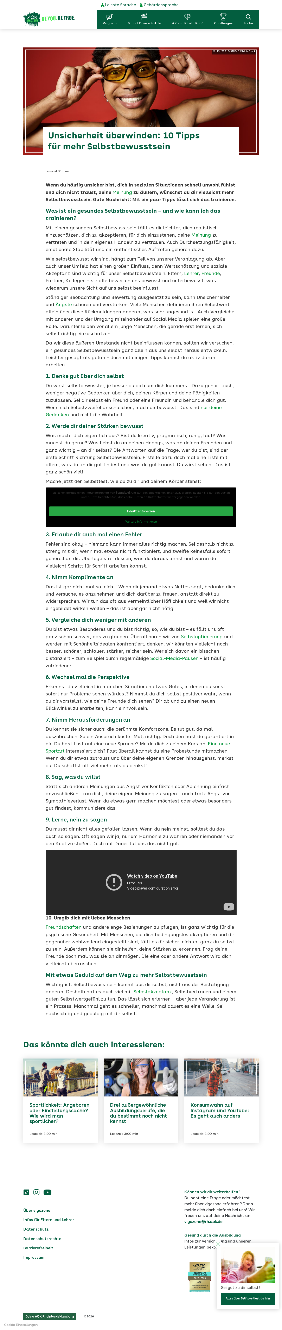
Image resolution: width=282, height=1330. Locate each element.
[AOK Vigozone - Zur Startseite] (49, 19)
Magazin (109, 23)
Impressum (33, 1258)
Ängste (64, 305)
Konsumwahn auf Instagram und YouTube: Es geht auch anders (220, 1111)
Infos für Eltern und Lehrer (48, 1220)
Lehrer (191, 273)
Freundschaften (64, 927)
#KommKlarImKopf (187, 23)
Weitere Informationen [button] (141, 521)
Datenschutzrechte (42, 1239)
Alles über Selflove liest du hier (248, 1298)
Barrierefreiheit (38, 1248)
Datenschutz (36, 1229)
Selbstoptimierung (202, 637)
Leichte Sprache (120, 5)
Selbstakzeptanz (153, 992)
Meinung (122, 192)
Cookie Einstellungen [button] (21, 1325)
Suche (248, 23)
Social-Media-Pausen (174, 658)
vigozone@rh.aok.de (203, 1222)
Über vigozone (36, 1211)
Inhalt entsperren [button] (141, 511)
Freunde (210, 273)
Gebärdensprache (161, 5)
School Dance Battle (144, 23)
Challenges (223, 23)
